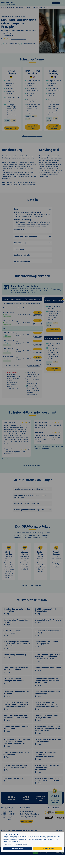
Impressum (8, 844)
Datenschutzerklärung (21, 844)
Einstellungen (18, 848)
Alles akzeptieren (48, 848)
